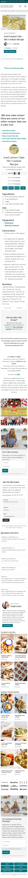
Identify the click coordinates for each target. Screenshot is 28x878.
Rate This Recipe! (7, 495)
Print (11, 188)
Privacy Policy (7, 870)
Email (5, 514)
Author (5, 507)
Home (2, 10)
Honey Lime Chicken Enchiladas (21, 743)
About (7, 864)
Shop (20, 870)
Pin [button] (23, 188)
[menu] (25, 6)
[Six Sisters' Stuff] (7, 6)
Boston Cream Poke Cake (10, 136)
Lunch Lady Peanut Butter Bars (6, 743)
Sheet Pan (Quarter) (12, 225)
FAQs (20, 867)
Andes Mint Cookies (8, 130)
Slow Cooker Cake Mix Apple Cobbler (14, 138)
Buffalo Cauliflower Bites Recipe (6, 656)
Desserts (13, 10)
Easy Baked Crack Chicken (20, 716)
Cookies (17, 10)
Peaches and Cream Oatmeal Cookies (7, 771)
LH (14, 875)
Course (9, 10)
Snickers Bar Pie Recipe (5, 684)
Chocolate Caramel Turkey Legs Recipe (20, 656)
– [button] (14, 173)
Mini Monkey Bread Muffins (20, 684)
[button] (14, 849)
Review (17, 188)
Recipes (5, 10)
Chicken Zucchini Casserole (20, 771)
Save (5, 188)
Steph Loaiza (16, 43)
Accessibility (21, 864)
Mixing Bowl (9, 223)
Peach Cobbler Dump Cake (5, 716)
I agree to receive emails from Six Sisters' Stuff (13, 848)
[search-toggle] (20, 6)
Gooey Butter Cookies (9, 141)
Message (5, 500)
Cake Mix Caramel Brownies (11, 133)
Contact (7, 867)
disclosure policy (20, 58)
